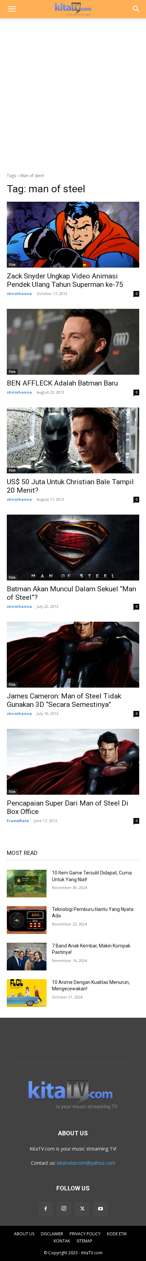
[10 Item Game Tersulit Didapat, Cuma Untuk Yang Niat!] (27, 883)
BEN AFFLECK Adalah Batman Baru (62, 383)
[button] (11, 9)
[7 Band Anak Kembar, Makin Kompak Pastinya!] (27, 956)
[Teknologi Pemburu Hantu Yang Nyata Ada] (27, 920)
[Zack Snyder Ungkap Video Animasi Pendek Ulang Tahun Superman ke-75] (73, 235)
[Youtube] (100, 1209)
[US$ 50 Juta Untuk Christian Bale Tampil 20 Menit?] (73, 440)
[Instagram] (64, 1208)
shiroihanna (19, 293)
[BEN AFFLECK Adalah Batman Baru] (73, 342)
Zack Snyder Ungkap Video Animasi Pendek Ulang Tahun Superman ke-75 (65, 280)
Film (12, 264)
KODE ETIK (117, 1234)
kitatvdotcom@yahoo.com (86, 1163)
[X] (82, 1209)
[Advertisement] (73, 93)
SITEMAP (84, 1241)
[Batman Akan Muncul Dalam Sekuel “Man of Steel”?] (73, 547)
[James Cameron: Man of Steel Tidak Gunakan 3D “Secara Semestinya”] (73, 655)
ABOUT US (24, 1234)
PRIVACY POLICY (85, 1234)
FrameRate (18, 820)
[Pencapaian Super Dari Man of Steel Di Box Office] (73, 762)
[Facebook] (45, 1209)
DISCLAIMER (52, 1234)
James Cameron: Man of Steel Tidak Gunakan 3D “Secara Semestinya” (64, 700)
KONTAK (62, 1241)
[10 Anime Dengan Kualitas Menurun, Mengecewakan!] (27, 993)
